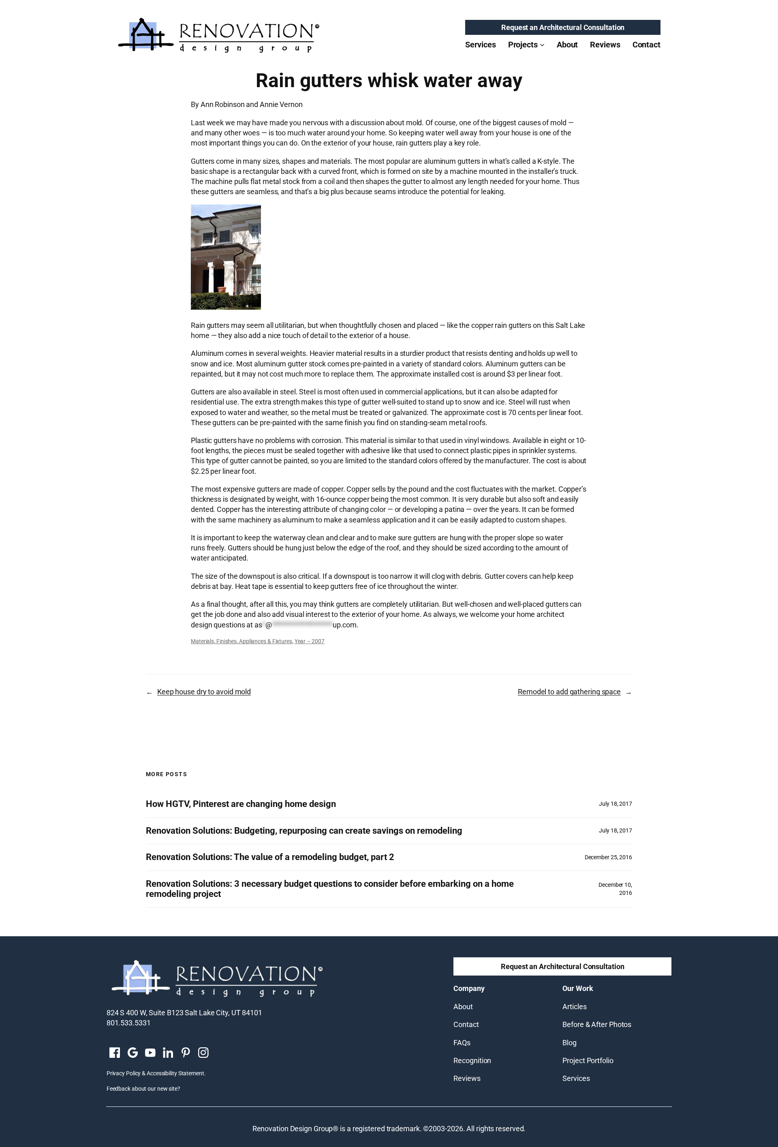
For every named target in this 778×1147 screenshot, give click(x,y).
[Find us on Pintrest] (185, 1053)
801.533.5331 (129, 1023)
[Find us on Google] (132, 1053)
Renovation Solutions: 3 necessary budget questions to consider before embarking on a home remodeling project (330, 889)
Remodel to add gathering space (569, 691)
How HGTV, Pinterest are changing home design (241, 804)
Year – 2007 (310, 641)
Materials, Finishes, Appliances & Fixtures (241, 641)
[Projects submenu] (542, 44)
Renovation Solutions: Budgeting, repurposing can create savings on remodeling (304, 831)
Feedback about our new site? (143, 1088)
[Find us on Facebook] (114, 1053)
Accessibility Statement (175, 1073)
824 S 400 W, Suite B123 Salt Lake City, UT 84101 (184, 1012)
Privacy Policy (124, 1073)
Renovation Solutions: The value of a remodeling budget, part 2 (270, 857)
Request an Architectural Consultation (562, 27)
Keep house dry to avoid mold (204, 691)
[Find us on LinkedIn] (167, 1053)
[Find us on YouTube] (150, 1053)
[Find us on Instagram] (203, 1053)
